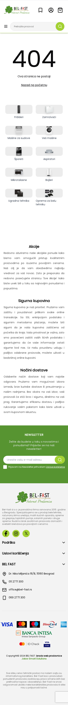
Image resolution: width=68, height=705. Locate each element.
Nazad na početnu (34, 85)
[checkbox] (5, 467)
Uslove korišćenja (55, 466)
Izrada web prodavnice (49, 655)
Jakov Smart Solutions (34, 658)
